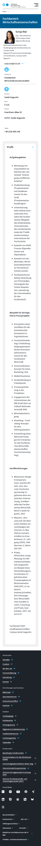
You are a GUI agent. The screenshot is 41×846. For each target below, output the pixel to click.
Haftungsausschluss (10, 823)
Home (4, 11)
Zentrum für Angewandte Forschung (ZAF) (17, 773)
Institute (6, 705)
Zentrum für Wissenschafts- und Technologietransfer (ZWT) (15, 780)
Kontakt (22, 828)
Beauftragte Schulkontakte (13, 753)
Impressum (7, 828)
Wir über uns (7, 668)
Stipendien (7, 742)
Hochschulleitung (9, 673)
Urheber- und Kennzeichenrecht (15, 839)
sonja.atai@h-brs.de (12, 63)
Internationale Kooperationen (14, 768)
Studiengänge (8, 716)
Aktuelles (6, 660)
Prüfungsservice (9, 725)
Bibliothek (6, 692)
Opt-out (24, 819)
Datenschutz (8, 819)
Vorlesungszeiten (9, 738)
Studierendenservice (10, 733)
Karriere (6, 682)
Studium (6, 664)
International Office (10, 701)
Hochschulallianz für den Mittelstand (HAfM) (17, 758)
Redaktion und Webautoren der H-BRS (16, 833)
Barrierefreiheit (8, 815)
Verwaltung (7, 677)
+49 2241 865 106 (12, 131)
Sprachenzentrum (10, 697)
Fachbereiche (8, 720)
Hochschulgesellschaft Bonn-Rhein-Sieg (18, 764)
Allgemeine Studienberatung (14, 729)
